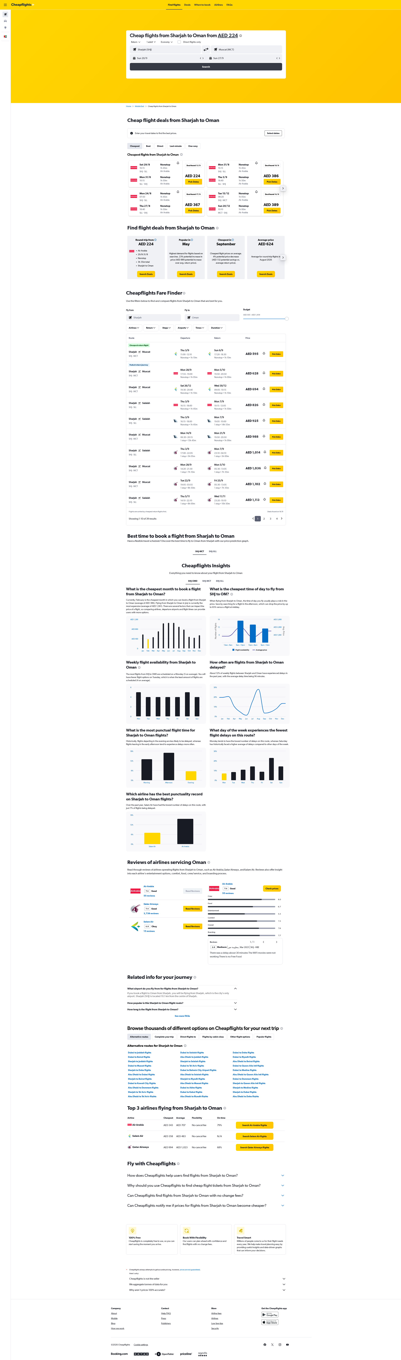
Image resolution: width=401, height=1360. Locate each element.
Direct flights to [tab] (188, 1036)
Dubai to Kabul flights (191, 1092)
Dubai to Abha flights (191, 1087)
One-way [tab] (193, 146)
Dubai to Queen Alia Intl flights (248, 1065)
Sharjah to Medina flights (245, 1087)
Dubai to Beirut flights (139, 1057)
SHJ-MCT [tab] (199, 551)
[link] (146, 274)
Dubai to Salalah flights (192, 1052)
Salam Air (148, 921)
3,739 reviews (151, 913)
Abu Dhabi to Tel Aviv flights (142, 1096)
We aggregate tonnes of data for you (148, 1284)
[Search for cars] (5, 21)
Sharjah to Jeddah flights (140, 1061)
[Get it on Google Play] (269, 1314)
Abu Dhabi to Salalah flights (194, 1074)
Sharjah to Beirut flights (140, 1079)
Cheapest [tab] (135, 146)
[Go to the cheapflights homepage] (22, 4)
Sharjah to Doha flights (139, 1070)
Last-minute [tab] (176, 146)
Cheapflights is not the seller (144, 1278)
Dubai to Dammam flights (245, 1079)
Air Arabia (149, 886)
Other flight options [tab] (240, 1036)
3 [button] (270, 518)
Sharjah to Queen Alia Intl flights (249, 1083)
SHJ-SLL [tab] (213, 551)
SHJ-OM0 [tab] (192, 581)
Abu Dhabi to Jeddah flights (194, 1057)
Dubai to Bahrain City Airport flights (198, 1070)
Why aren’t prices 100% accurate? (147, 1289)
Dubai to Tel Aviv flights (192, 1065)
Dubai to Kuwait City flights (142, 1083)
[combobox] (136, 42)
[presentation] (240, 35)
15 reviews (149, 931)
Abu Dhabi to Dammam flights (143, 1087)
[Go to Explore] (5, 27)
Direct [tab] (160, 146)
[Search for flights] (5, 14)
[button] (5, 4)
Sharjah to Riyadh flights (192, 1079)
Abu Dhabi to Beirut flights (246, 1061)
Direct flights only (192, 42)
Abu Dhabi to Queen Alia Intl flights (250, 1074)
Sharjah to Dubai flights (244, 1092)
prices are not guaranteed (190, 1270)
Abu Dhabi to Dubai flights (141, 1074)
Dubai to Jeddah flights (139, 1052)
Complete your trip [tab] (164, 1036)
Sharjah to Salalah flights (192, 1061)
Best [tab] (148, 146)
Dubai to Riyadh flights (244, 1057)
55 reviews (149, 895)
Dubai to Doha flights (243, 1052)
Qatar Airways (151, 904)
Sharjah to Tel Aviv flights (140, 1092)
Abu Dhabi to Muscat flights (194, 1083)
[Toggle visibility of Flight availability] (240, 650)
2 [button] (264, 518)
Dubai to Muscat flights (139, 1065)
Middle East (139, 106)
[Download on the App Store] (269, 1322)
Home (128, 106)
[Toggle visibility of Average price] (260, 650)
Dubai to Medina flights (244, 1070)
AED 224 (228, 35)
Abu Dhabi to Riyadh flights (194, 1096)
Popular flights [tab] (264, 1036)
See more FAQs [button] (182, 1016)
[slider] (287, 319)
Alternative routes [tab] (139, 1036)
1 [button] (257, 518)
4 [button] (277, 518)
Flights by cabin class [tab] (213, 1036)
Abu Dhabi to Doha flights (246, 1096)
